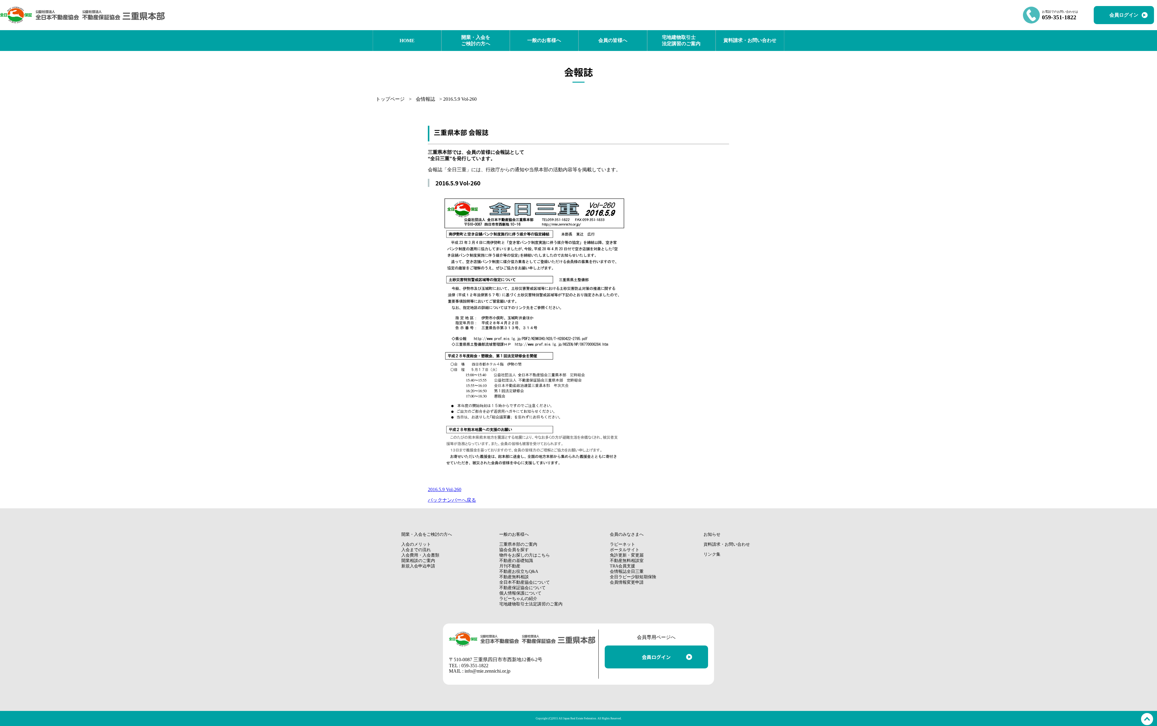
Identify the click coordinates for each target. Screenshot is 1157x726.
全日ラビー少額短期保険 (633, 577)
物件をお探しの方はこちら (524, 555)
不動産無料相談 (514, 577)
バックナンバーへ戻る (452, 500)
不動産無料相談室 (627, 560)
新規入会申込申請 (418, 566)
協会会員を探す (514, 550)
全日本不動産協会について (524, 582)
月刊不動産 (509, 566)
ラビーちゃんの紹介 (518, 598)
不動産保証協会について (522, 588)
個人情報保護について (520, 593)
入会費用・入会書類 (420, 555)
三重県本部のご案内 (518, 544)
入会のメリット (416, 544)
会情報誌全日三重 (627, 571)
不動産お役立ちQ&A (518, 571)
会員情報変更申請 (627, 582)
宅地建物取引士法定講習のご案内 (531, 604)
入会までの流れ (416, 550)
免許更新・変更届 (627, 555)
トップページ (390, 99)
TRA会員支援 (622, 566)
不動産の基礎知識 (516, 560)
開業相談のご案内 (418, 560)
